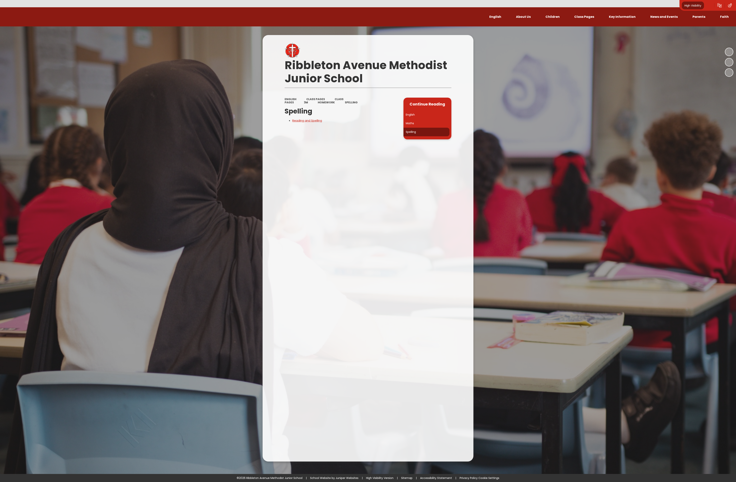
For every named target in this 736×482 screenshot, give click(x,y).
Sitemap (406, 478)
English (290, 99)
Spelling (351, 102)
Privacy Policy (469, 478)
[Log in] (730, 5)
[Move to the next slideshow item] (729, 72)
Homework (326, 102)
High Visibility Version (379, 478)
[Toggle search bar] (709, 5)
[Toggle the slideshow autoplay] (729, 52)
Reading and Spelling (307, 120)
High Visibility (692, 5)
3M (306, 102)
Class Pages (315, 99)
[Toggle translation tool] (719, 5)
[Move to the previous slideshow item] (729, 62)
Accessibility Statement (436, 478)
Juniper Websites (347, 478)
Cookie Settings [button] (488, 478)
